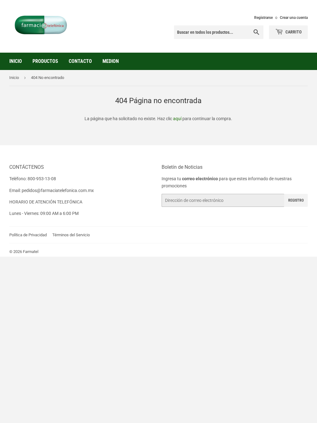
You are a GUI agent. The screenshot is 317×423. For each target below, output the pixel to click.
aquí (177, 118)
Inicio (15, 61)
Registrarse (263, 17)
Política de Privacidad (28, 235)
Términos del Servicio (71, 235)
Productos (45, 61)
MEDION (110, 61)
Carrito (293, 31)
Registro (296, 200)
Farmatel (30, 251)
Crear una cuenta (294, 17)
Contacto (80, 61)
